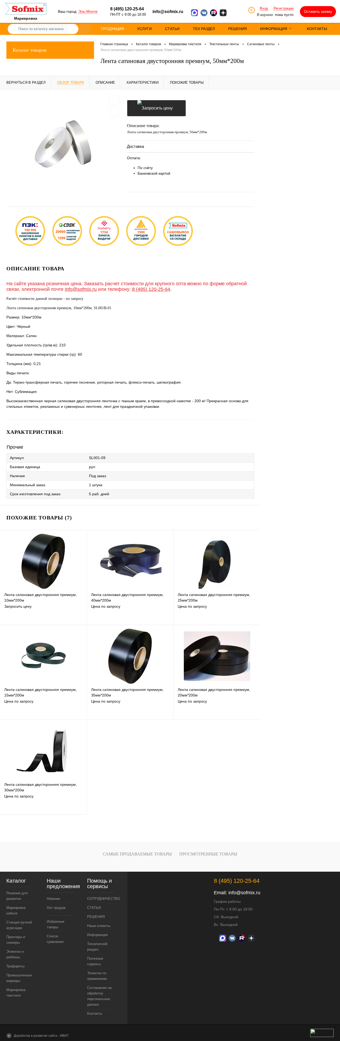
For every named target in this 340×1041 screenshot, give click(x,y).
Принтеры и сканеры (15, 940)
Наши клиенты (98, 926)
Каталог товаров (29, 50)
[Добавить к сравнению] (114, 112)
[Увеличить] (63, 144)
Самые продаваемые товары (137, 854)
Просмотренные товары (208, 854)
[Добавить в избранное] (114, 100)
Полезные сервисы (95, 961)
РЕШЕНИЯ (96, 917)
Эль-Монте (87, 11)
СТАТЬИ (94, 908)
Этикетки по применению (97, 976)
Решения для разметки (17, 896)
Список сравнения (55, 939)
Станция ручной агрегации (19, 925)
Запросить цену (156, 108)
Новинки (53, 899)
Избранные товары (55, 924)
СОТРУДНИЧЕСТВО (101, 899)
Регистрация (284, 8)
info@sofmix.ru (167, 11)
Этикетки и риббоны (15, 954)
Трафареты (15, 966)
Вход (264, 8)
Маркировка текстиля (16, 992)
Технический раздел (97, 946)
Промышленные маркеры (19, 978)
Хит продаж (56, 908)
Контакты (94, 1013)
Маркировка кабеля (16, 910)
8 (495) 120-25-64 (151, 289)
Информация (97, 935)
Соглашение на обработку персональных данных (99, 996)
